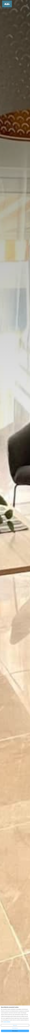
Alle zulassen (15, 1030)
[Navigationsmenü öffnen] (27, 4)
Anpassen (15, 1025)
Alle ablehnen (15, 1028)
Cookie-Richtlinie (6, 1021)
